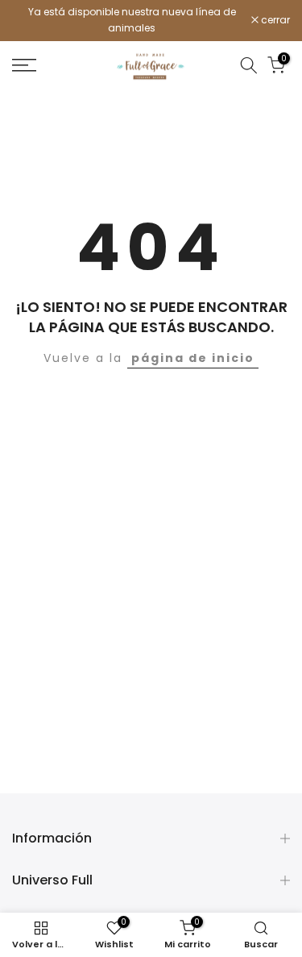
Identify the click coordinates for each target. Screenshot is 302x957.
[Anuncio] (131, 20)
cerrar (274, 20)
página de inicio (192, 358)
